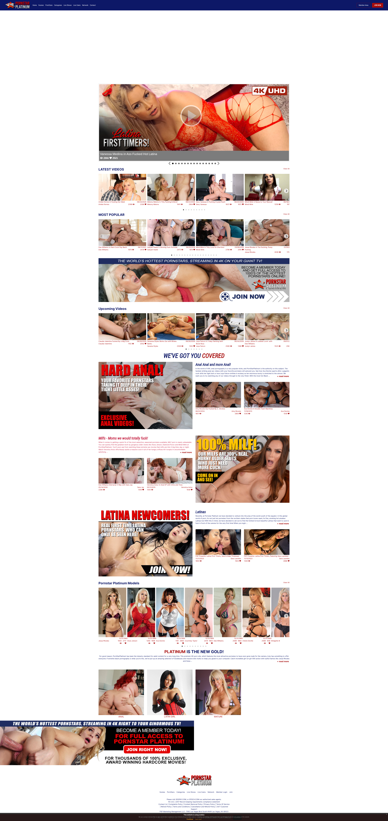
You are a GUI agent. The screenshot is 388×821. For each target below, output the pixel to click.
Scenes (41, 5)
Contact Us (163, 804)
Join (230, 792)
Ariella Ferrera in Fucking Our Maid (112, 202)
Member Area (363, 5)
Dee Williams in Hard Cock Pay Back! (113, 247)
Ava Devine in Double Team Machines (258, 409)
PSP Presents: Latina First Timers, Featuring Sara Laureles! (266, 556)
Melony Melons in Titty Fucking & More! (162, 202)
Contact (93, 5)
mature (218, 716)
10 (200, 163)
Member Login (221, 792)
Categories (58, 5)
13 (209, 163)
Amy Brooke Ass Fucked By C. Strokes (210, 409)
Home (35, 5)
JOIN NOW (377, 5)
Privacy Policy (209, 804)
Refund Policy (166, 807)
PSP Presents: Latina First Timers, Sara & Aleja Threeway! (217, 556)
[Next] (286, 191)
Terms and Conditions (181, 807)
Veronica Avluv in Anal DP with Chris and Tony (164, 485)
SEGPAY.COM (181, 799)
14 (212, 163)
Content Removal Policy (193, 804)
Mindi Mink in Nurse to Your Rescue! (258, 202)
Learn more (198, 819)
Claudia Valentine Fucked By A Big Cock (114, 341)
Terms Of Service (222, 804)
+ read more (283, 376)
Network (85, 5)
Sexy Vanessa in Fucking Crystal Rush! (210, 202)
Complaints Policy (176, 804)
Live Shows (68, 5)
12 (206, 163)
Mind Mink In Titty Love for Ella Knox (210, 247)
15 (215, 163)
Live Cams (77, 5)
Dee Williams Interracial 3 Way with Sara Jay (116, 485)
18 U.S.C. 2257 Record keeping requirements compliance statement (194, 802)
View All (286, 169)
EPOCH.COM (194, 799)
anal (121, 716)
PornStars (49, 5)
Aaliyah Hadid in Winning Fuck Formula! (162, 247)
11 (203, 163)
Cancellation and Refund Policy (203, 807)
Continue (190, 819)
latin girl (169, 716)
